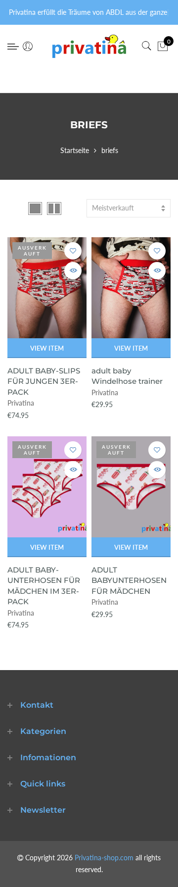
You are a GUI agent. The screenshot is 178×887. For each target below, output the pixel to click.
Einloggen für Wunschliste (73, 251)
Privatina (20, 403)
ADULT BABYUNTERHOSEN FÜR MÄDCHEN (129, 580)
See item (73, 270)
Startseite (74, 150)
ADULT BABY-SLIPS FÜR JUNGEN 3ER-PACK (43, 381)
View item (47, 348)
